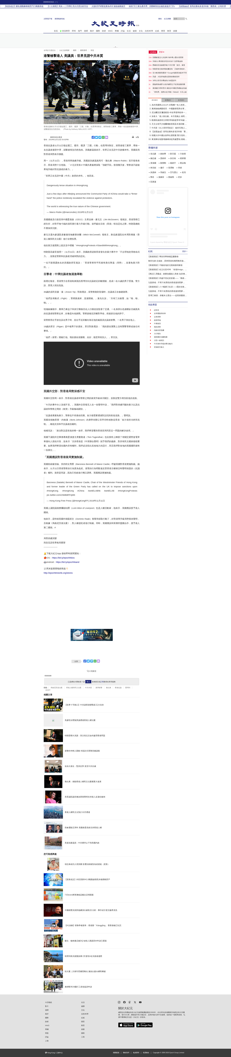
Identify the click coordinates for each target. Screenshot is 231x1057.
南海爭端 (157, 320)
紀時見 (156, 310)
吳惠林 (153, 172)
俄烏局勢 (157, 327)
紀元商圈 (167, 19)
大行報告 (157, 334)
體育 (163, 31)
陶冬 (152, 177)
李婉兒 (163, 172)
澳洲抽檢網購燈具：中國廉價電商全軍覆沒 (169, 109)
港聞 (86, 31)
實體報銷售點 (60, 19)
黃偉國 (153, 163)
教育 (169, 31)
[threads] (130, 1002)
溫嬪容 (161, 177)
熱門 (80, 31)
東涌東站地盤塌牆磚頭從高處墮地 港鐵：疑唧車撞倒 (169, 139)
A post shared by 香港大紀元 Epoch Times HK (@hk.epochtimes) (174, 242)
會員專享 (66, 31)
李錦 (180, 168)
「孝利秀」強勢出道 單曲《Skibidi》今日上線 (170, 92)
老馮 (184, 172)
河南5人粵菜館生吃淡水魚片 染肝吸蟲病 (168, 61)
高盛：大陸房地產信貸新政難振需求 (166, 77)
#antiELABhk (94, 491)
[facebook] (124, 1002)
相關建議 (116, 1053)
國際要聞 (83, 50)
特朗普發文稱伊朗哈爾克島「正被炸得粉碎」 (169, 69)
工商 (83, 1037)
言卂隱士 (174, 172)
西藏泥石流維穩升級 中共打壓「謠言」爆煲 (169, 65)
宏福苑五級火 (159, 347)
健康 (135, 31)
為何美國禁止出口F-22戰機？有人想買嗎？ (168, 105)
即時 (74, 31)
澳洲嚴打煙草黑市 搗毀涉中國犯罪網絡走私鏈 (170, 88)
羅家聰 (183, 158)
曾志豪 (153, 154)
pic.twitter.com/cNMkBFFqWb (61, 495)
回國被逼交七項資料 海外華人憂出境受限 (168, 57)
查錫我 (171, 177)
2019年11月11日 (85, 212)
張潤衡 (171, 168)
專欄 (117, 31)
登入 (88, 682)
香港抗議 (118, 688)
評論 (123, 31)
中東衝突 (157, 323)
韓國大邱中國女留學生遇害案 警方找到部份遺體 (169, 135)
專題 (92, 50)
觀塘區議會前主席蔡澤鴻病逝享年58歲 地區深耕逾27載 (169, 120)
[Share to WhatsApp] (103, 137)
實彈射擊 (99, 688)
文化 (141, 31)
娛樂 (175, 31)
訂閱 (102, 682)
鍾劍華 (163, 154)
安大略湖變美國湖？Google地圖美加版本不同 (170, 73)
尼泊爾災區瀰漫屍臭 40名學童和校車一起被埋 (169, 112)
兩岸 (92, 31)
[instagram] (119, 1002)
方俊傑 (183, 154)
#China (114, 194)
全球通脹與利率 (160, 313)
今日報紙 (48, 1002)
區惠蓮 (153, 182)
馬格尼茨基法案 (56, 688)
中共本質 (88, 688)
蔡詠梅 (183, 163)
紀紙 (157, 31)
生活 (129, 31)
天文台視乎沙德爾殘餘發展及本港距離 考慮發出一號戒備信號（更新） (169, 124)
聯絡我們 (126, 1053)
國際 (98, 31)
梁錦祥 (163, 158)
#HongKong (82, 185)
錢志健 (153, 158)
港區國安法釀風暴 (160, 337)
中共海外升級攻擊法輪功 (163, 344)
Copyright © (157, 1053)
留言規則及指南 (48, 675)
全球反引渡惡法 (49, 50)
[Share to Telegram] (99, 137)
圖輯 (83, 1033)
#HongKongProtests (127, 491)
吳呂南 (173, 158)
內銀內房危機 (159, 330)
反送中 (48, 690)
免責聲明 (136, 1053)
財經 (104, 31)
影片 (46, 1006)
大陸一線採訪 (159, 340)
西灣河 (127, 688)
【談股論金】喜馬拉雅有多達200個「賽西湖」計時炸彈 (170, 132)
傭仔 (162, 168)
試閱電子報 (48, 19)
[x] (135, 1002)
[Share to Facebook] (93, 137)
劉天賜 (173, 154)
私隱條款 (146, 1053)
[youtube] (140, 1002)
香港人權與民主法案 (73, 688)
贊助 (160, 19)
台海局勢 (157, 317)
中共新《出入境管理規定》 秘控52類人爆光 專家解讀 (169, 128)
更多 (180, 177)
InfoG (110, 31)
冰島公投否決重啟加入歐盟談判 (164, 80)
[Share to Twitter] (96, 137)
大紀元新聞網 (64, 50)
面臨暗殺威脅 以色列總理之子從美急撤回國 (169, 84)
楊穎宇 (173, 163)
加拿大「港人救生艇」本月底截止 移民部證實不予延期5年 (169, 116)
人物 (46, 1041)
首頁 (56, 31)
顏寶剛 (163, 163)
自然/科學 (149, 31)
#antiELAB (109, 491)
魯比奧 (108, 688)
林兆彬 (153, 168)
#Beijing (71, 194)
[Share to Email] (106, 137)
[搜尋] (186, 18)
